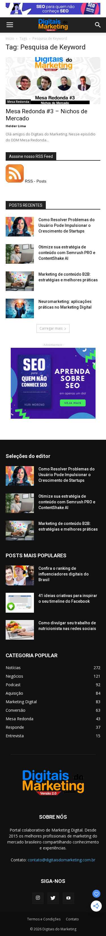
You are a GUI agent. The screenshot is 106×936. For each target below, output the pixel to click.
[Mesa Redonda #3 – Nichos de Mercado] (53, 80)
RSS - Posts (35, 181)
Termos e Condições (43, 919)
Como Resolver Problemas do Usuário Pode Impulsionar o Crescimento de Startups (66, 225)
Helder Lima (16, 126)
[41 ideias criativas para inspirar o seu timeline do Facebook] (20, 603)
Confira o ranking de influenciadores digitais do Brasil (63, 574)
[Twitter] (53, 898)
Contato (72, 919)
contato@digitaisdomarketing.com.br (61, 859)
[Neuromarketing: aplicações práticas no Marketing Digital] (20, 308)
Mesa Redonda (18, 102)
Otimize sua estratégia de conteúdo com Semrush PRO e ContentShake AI (66, 253)
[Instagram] (38, 898)
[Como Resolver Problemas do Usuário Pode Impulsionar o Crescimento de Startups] (20, 226)
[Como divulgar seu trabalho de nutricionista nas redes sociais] (20, 630)
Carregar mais (51, 328)
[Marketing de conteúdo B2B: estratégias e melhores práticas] (20, 281)
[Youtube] (68, 898)
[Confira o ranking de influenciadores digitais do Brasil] (20, 575)
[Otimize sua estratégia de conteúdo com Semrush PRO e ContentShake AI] (20, 254)
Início (10, 38)
